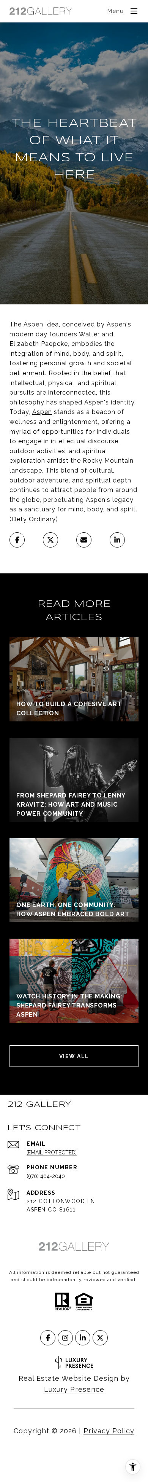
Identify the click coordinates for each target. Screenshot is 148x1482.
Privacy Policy (108, 1431)
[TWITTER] (100, 1337)
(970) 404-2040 (46, 1176)
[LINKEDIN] (82, 1337)
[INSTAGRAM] (65, 1337)
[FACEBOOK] (47, 1337)
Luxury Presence (74, 1389)
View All (74, 1056)
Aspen (42, 411)
